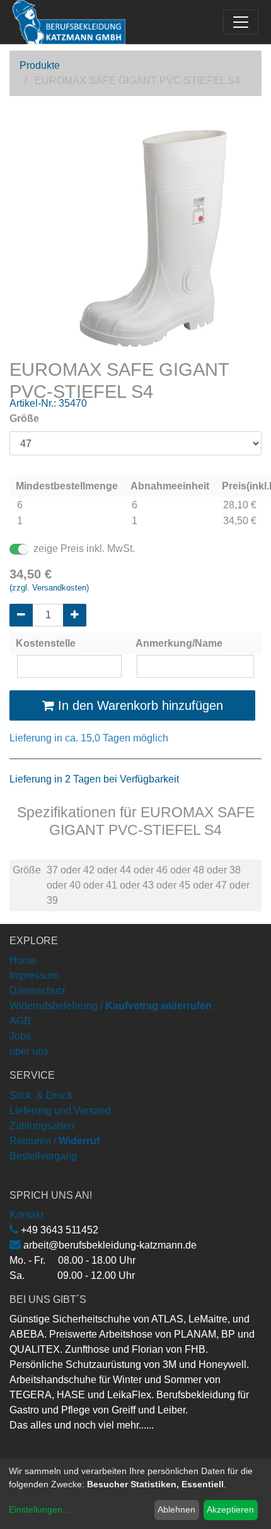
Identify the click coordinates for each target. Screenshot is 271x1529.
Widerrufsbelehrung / (110, 1005)
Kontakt (26, 1214)
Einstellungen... (39, 1509)
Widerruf (79, 1141)
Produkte (40, 65)
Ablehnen (176, 1509)
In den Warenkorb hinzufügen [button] (138, 705)
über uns (29, 1051)
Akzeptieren (230, 1509)
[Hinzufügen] (74, 615)
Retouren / (32, 1141)
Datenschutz (37, 990)
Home (23, 960)
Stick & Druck (40, 1095)
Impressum (34, 975)
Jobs (20, 1036)
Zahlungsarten (41, 1125)
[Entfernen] (21, 615)
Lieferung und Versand (60, 1110)
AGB (20, 1021)
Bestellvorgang (43, 1156)
